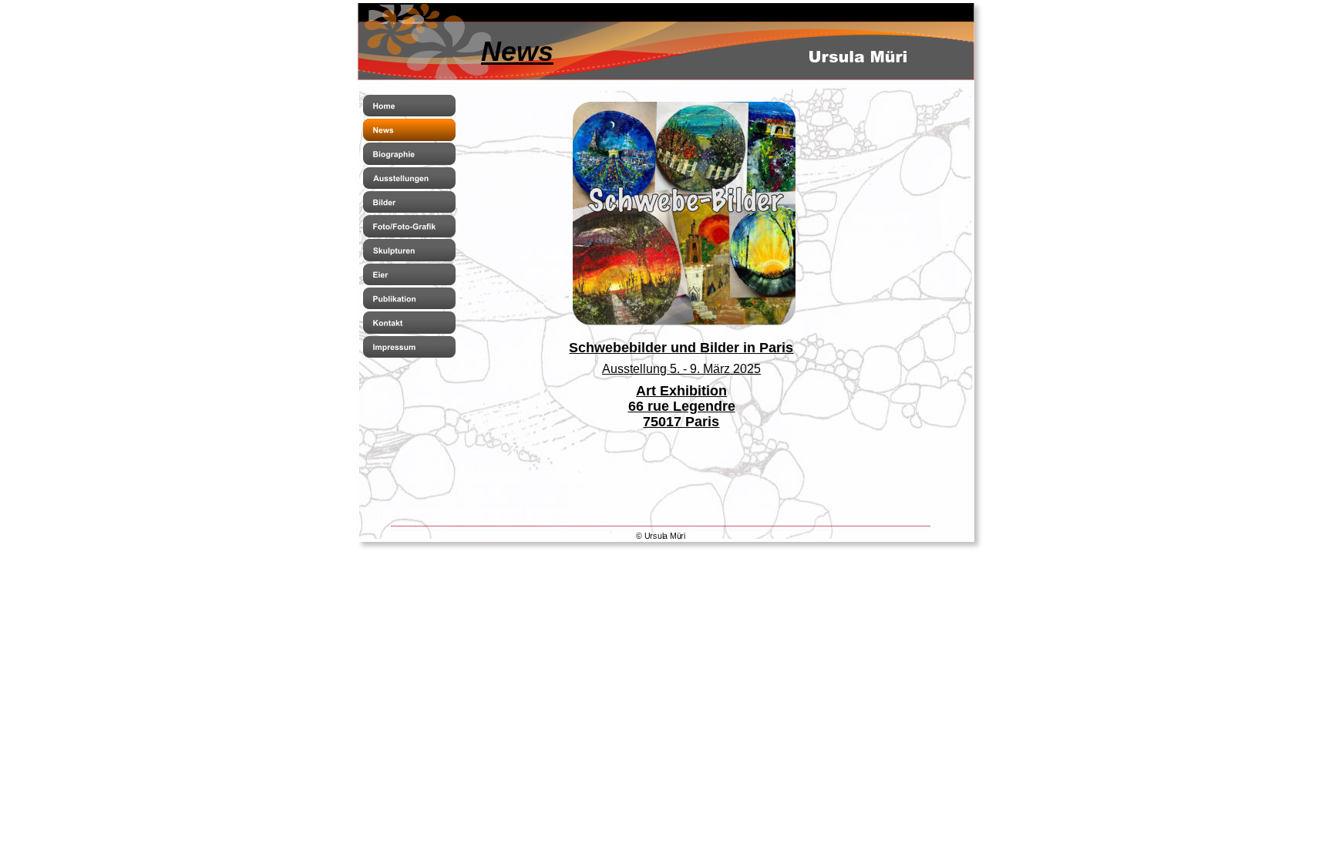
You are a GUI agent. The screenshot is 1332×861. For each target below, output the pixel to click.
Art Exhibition (681, 391)
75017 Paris (681, 421)
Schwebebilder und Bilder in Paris (681, 347)
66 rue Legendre (681, 406)
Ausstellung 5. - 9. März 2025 (681, 368)
